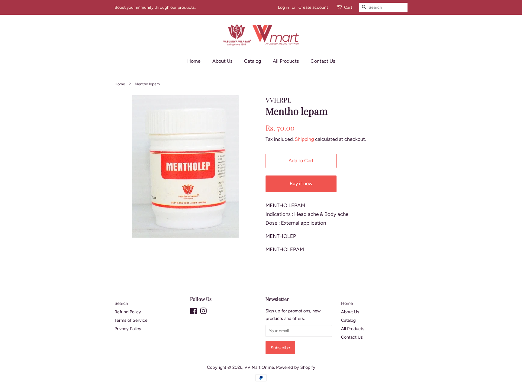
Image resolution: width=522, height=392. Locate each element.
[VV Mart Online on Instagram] (203, 312)
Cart (348, 7)
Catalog (252, 61)
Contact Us (323, 61)
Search (121, 303)
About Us (222, 61)
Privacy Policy (127, 328)
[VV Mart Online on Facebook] (193, 312)
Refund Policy (127, 312)
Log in (283, 7)
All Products (286, 61)
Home (194, 61)
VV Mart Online (259, 367)
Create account (313, 7)
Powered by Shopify (295, 367)
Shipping (304, 139)
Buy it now (301, 183)
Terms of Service (130, 320)
